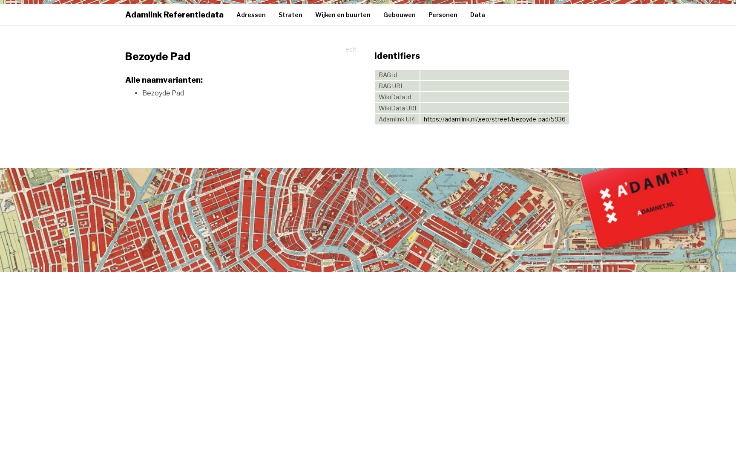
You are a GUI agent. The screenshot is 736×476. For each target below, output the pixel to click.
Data (477, 14)
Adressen (251, 14)
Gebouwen (399, 14)
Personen (442, 14)
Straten (290, 14)
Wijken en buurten (343, 14)
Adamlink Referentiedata (174, 14)
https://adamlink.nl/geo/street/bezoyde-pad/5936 (495, 119)
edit (350, 49)
